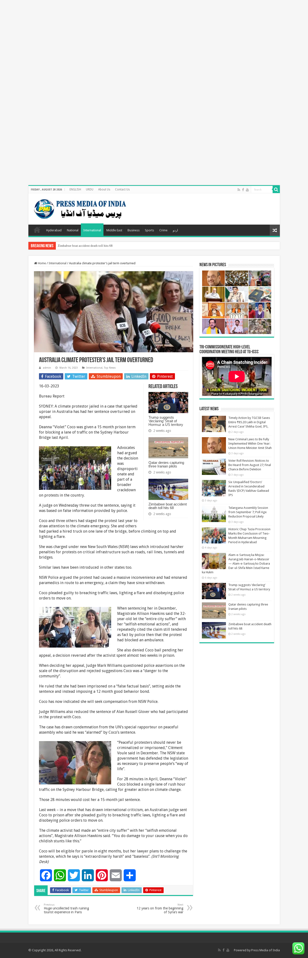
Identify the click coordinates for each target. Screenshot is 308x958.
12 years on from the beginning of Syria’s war (160, 908)
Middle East (114, 230)
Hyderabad (54, 230)
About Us (104, 189)
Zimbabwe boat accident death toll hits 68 (85, 245)
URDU (89, 189)
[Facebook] (243, 190)
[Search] (276, 189)
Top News (110, 367)
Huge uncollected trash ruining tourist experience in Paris (66, 908)
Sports (149, 230)
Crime (163, 230)
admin (47, 367)
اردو (175, 230)
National (72, 230)
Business (134, 230)
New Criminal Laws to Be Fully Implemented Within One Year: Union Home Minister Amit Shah (250, 443)
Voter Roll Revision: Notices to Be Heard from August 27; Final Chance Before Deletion (249, 465)
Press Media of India (265, 950)
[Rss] (239, 190)
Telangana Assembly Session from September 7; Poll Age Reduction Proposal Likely (248, 512)
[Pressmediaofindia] (80, 208)
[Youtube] (247, 190)
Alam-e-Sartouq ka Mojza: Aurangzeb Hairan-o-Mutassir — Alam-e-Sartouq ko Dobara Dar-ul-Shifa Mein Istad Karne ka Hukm (236, 563)
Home (37, 230)
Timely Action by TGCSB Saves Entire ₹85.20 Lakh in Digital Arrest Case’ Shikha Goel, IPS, (249, 422)
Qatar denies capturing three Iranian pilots (166, 464)
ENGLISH (75, 189)
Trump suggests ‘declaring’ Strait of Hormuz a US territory (165, 421)
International (92, 230)
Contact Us (122, 189)
